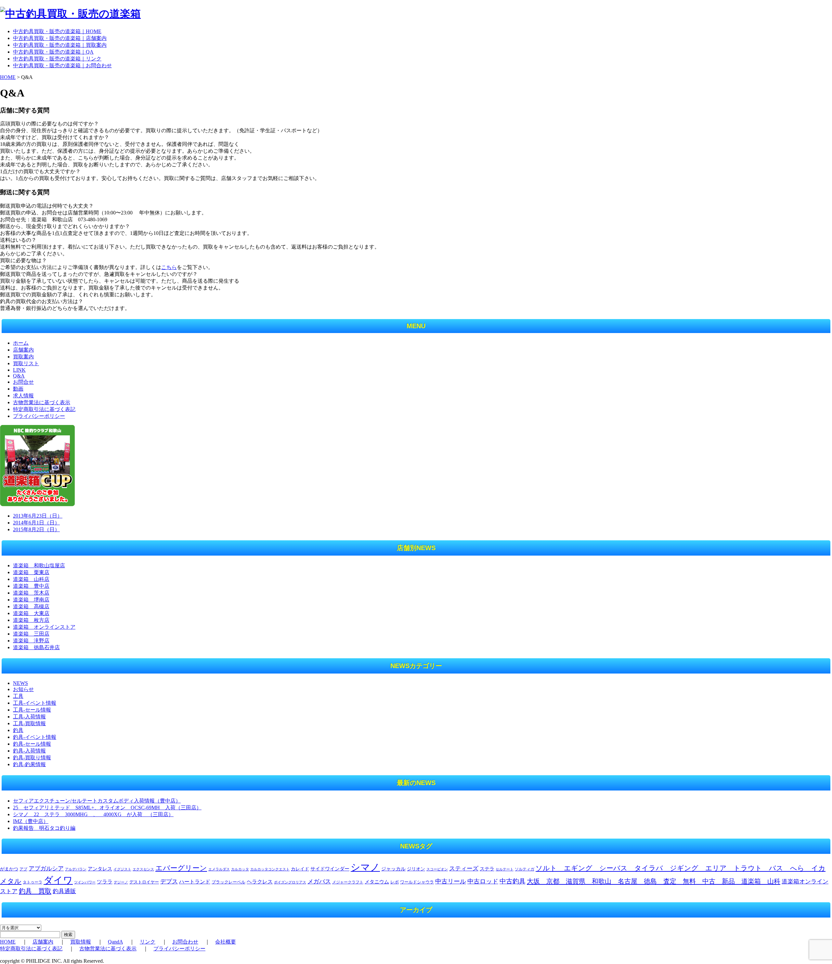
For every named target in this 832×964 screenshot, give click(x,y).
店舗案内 (23, 350)
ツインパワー (85, 882)
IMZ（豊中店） (30, 821)
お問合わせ (185, 942)
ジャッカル (393, 868)
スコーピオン (437, 869)
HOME (8, 77)
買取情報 (80, 942)
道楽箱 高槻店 (31, 606)
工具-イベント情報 (34, 703)
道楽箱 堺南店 (31, 599)
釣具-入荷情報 (29, 750)
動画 (18, 389)
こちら (169, 267)
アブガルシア (46, 868)
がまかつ (9, 869)
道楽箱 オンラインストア (44, 627)
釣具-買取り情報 (32, 757)
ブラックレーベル (228, 882)
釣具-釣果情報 (29, 764)
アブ (23, 869)
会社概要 (225, 942)
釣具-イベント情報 (34, 737)
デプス (169, 881)
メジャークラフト (347, 882)
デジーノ (121, 882)
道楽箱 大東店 (31, 613)
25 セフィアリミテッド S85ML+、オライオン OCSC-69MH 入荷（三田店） (107, 807)
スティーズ (463, 868)
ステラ (487, 868)
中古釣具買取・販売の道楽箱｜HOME (57, 31)
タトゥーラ (32, 882)
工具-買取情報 (29, 723)
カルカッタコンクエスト (270, 869)
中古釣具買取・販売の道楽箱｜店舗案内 (60, 38)
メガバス (319, 881)
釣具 (18, 730)
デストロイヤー (144, 882)
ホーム (21, 343)
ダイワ (58, 880)
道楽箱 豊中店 (31, 586)
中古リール (450, 881)
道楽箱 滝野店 (31, 640)
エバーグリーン (181, 868)
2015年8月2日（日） (36, 529)
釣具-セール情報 (32, 744)
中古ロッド (482, 881)
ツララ (104, 881)
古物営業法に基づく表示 (41, 402)
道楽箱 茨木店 (31, 593)
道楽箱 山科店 (31, 579)
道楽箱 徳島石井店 (36, 647)
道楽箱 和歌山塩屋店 (39, 565)
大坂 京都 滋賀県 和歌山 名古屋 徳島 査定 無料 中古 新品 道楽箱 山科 (653, 881)
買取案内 (23, 356)
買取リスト (26, 363)
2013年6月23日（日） (37, 516)
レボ (394, 882)
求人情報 (23, 395)
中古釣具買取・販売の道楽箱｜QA (53, 52)
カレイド (300, 869)
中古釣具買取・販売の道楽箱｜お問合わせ (62, 65)
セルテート (505, 869)
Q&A (19, 376)
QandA (115, 942)
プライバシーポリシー (39, 416)
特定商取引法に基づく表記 (44, 409)
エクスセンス (143, 869)
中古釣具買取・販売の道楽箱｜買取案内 (60, 45)
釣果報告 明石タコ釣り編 (44, 828)
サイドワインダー (329, 868)
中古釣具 (513, 881)
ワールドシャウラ (417, 882)
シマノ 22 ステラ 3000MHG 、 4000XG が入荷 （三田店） (93, 814)
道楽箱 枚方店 (31, 620)
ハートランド (194, 881)
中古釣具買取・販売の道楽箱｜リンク (57, 58)
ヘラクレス (260, 881)
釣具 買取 (35, 890)
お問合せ (23, 382)
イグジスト (122, 869)
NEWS (20, 683)
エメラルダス (219, 869)
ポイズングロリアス (290, 882)
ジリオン (416, 868)
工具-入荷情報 (29, 716)
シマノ (365, 867)
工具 (18, 696)
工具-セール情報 (32, 710)
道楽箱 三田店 (31, 633)
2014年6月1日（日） (36, 522)
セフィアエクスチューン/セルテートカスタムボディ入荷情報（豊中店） (97, 800)
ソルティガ (524, 869)
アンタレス (100, 868)
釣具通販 (64, 891)
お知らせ (23, 689)
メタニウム (377, 881)
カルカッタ (240, 869)
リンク (147, 942)
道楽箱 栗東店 (31, 572)
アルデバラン (75, 869)
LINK (19, 370)
